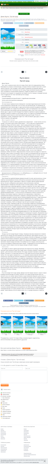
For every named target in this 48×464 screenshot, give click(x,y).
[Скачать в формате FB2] (27, 47)
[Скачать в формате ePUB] (31, 47)
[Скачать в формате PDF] (44, 47)
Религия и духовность (6, 409)
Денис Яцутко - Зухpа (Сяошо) (18, 334)
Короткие (2, 446)
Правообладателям (27, 453)
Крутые (2, 435)
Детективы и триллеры (6, 396)
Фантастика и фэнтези (6, 392)
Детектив (2, 430)
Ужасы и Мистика (27, 437)
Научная (25, 434)
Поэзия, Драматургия (6, 418)
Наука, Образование (6, 397)
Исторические (3, 433)
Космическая (26, 433)
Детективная (26, 431)
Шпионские (3, 438)
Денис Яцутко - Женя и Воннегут (42, 334)
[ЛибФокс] (5, 4)
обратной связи (35, 462)
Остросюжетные (4, 449)
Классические (3, 434)
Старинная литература (6, 413)
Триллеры (3, 437)
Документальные (5, 399)
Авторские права (24, 13)
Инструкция (43, 54)
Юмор (3, 414)
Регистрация (43, 1)
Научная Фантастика (29, 37)
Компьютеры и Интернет (6, 416)
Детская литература (6, 404)
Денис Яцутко (26, 348)
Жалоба (22, 51)
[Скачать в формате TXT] (36, 47)
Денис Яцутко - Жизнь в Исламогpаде (30, 334)
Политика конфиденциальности (30, 454)
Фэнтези (25, 438)
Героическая (26, 430)
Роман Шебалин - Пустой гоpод (6, 334)
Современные (3, 450)
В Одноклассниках (40, 23)
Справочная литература (6, 411)
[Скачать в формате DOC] (40, 47)
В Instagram (28, 23)
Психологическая (27, 435)
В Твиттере (18, 23)
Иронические (3, 431)
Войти (37, 1)
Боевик (2, 428)
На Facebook (8, 23)
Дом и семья (4, 406)
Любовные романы (5, 394)
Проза (3, 401)
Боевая (25, 428)
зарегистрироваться (14, 355)
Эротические (3, 451)
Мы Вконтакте (23, 25)
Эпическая (26, 440)
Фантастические (4, 447)
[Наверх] (44, 461)
